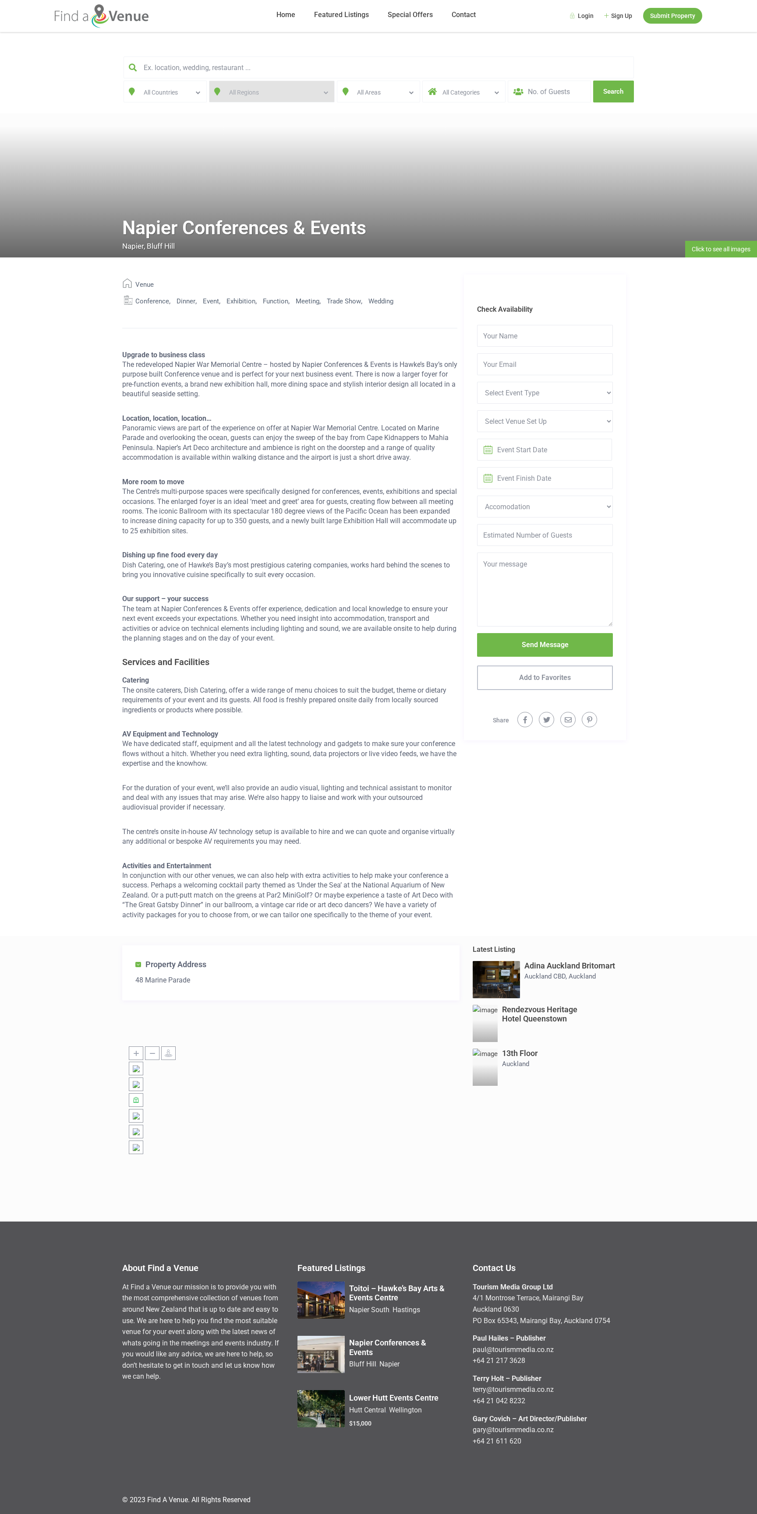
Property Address (175, 964)
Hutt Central (367, 1410)
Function (275, 301)
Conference (152, 301)
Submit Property (672, 15)
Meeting (307, 301)
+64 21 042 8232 (499, 1401)
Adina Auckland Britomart (569, 965)
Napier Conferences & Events (387, 1347)
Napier (133, 246)
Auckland (582, 976)
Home (285, 15)
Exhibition (240, 301)
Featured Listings (341, 15)
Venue (144, 285)
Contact (464, 15)
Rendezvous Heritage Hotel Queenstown (539, 1014)
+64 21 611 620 (497, 1441)
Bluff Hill (161, 246)
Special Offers (410, 15)
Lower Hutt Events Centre (394, 1397)
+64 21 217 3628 (499, 1360)
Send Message (545, 645)
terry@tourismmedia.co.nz (513, 1389)
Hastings (406, 1310)
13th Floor (520, 1053)
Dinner (186, 301)
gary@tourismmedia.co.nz (513, 1430)
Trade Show (344, 301)
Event (211, 301)
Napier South (369, 1310)
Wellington (405, 1410)
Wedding (380, 301)
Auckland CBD (545, 976)
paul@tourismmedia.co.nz (513, 1349)
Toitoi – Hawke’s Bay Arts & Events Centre (397, 1293)
